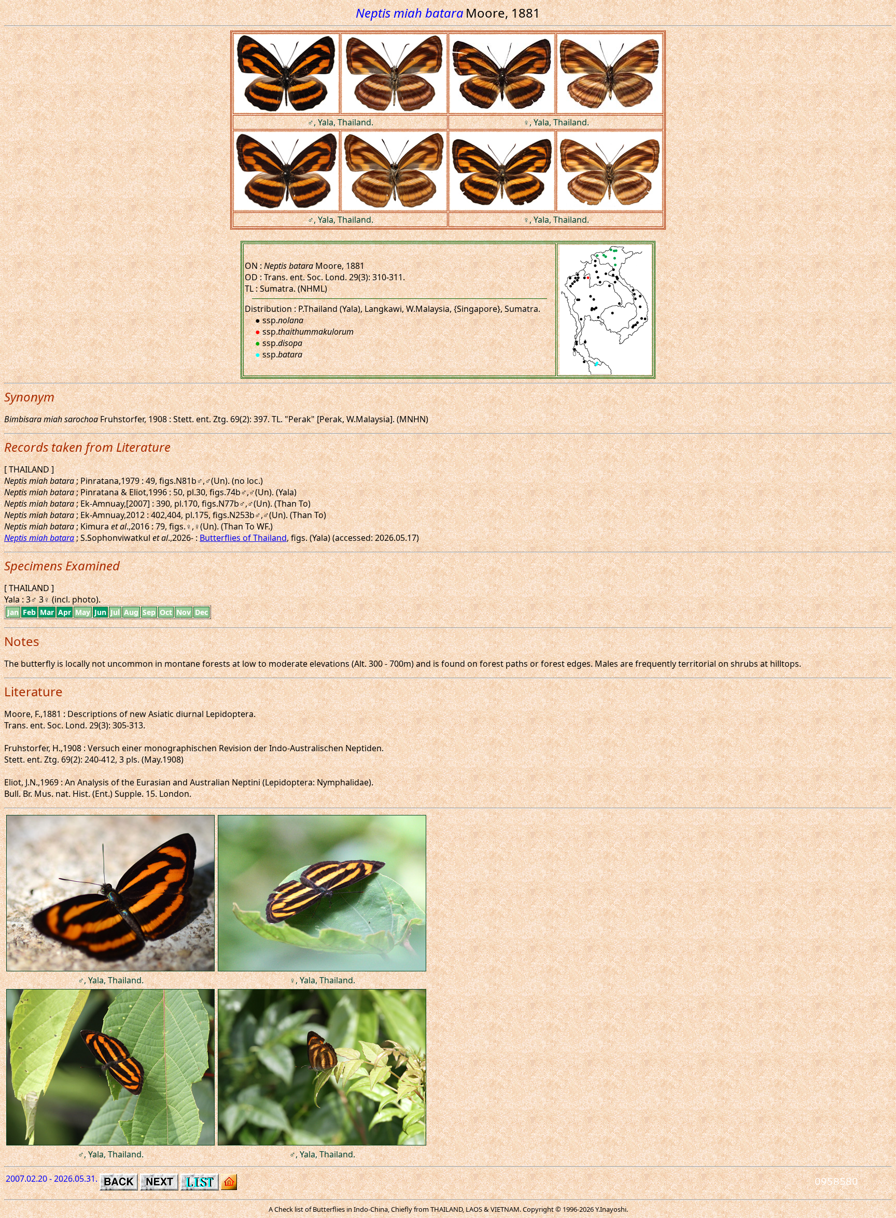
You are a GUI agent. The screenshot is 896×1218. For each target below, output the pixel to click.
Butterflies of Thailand (243, 537)
